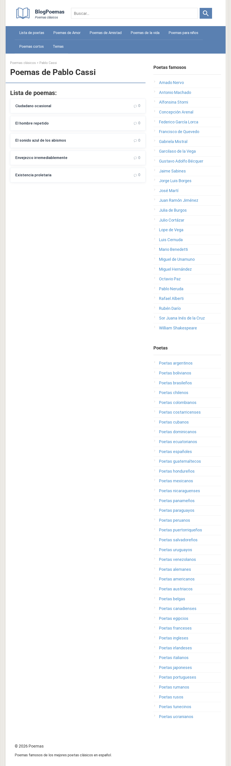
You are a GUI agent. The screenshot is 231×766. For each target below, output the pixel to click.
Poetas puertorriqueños (180, 530)
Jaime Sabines (172, 171)
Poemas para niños (183, 33)
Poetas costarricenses (180, 412)
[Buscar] (206, 13)
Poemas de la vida (145, 33)
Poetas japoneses (175, 667)
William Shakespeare (178, 328)
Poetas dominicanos (177, 431)
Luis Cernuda (171, 239)
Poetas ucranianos (176, 716)
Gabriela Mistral (173, 141)
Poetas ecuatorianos (178, 441)
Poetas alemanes (175, 569)
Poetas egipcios (173, 618)
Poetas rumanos (174, 687)
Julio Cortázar (171, 220)
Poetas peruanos (174, 520)
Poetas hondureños (177, 471)
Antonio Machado (175, 92)
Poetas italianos (174, 657)
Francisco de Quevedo (179, 131)
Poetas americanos (177, 579)
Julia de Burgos (173, 210)
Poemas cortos (31, 46)
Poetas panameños (177, 500)
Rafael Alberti (171, 298)
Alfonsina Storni (173, 102)
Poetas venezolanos (177, 559)
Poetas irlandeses (175, 648)
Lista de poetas (31, 33)
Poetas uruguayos (175, 549)
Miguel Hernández (175, 269)
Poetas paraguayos (176, 510)
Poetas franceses (175, 628)
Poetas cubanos (174, 422)
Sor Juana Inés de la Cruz (182, 318)
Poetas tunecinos (175, 706)
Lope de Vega (171, 229)
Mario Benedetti (173, 249)
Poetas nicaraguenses (179, 490)
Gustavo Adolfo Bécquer (181, 161)
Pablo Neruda (171, 288)
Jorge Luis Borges (175, 180)
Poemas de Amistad (106, 33)
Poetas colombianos (177, 402)
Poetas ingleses (173, 638)
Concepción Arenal (176, 112)
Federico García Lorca (178, 122)
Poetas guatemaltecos (180, 461)
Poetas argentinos (176, 363)
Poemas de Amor (67, 33)
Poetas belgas (172, 598)
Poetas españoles (175, 451)
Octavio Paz (170, 278)
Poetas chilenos (173, 392)
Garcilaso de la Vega (177, 151)
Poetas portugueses (177, 677)
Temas (58, 46)
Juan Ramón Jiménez (178, 200)
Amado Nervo (171, 82)
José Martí (168, 190)
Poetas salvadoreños (178, 539)
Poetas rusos (171, 697)
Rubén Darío (170, 308)
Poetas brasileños (175, 383)
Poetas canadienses (177, 608)
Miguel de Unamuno (177, 259)
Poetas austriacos (176, 589)
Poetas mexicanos (176, 480)
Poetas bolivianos (175, 373)
